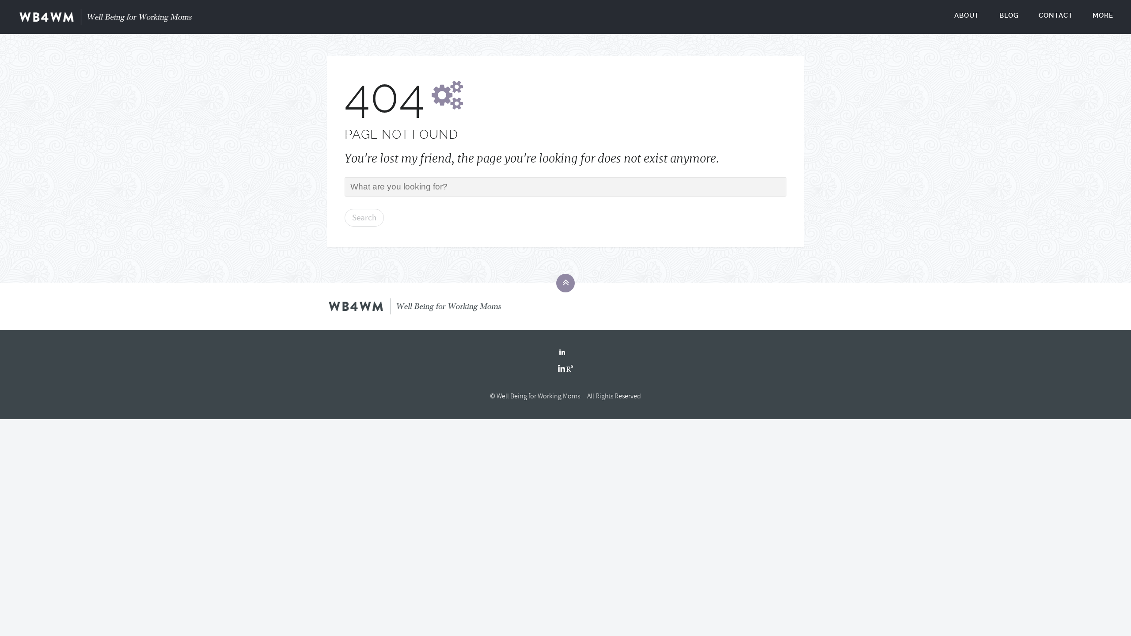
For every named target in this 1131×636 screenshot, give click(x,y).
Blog (1009, 15)
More (1103, 15)
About (966, 15)
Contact (1056, 15)
